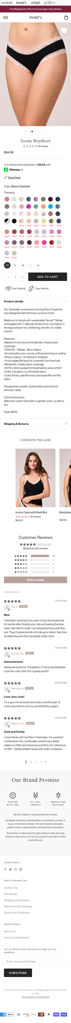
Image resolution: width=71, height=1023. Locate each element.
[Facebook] (5, 869)
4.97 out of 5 (44, 544)
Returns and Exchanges (18, 906)
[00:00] (35, 74)
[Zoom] (64, 30)
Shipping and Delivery (17, 900)
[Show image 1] (32, 131)
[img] (12, 601)
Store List (9, 931)
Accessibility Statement (36, 997)
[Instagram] (15, 869)
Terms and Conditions (17, 912)
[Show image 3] (39, 131)
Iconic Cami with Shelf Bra (31, 512)
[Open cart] (66, 17)
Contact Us (10, 887)
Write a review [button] (35, 580)
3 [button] (36, 762)
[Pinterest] (20, 869)
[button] (30, 146)
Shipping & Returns (16, 424)
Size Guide (10, 894)
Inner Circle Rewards (16, 937)
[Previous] (25, 131)
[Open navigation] (5, 17)
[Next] (45, 131)
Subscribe (18, 973)
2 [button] (31, 762)
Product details (13, 301)
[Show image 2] (35, 131)
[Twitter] (10, 869)
